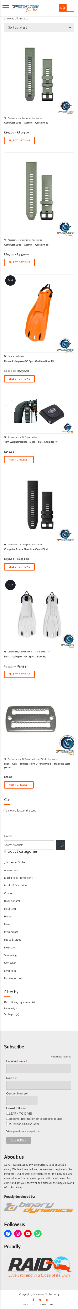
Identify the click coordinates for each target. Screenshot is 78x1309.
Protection (10, 947)
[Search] (60, 845)
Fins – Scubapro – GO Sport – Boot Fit (25, 656)
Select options (19, 140)
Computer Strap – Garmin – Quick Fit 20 (26, 244)
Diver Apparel (12, 901)
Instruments (11, 932)
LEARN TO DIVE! (20, 1113)
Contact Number (17, 1093)
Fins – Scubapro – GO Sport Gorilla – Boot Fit (29, 361)
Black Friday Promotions (19, 652)
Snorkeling (10, 955)
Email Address (16, 1061)
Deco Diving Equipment (18, 1002)
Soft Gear (20, 356)
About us (28, 1304)
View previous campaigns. (23, 1131)
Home (7, 916)
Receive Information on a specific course (35, 1118)
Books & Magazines (16, 885)
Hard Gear (10, 908)
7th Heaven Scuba (14, 862)
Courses (8, 893)
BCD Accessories (29, 437)
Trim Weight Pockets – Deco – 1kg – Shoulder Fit (30, 441)
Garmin (8, 1008)
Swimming (10, 970)
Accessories (13, 118)
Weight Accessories (49, 759)
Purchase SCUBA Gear (24, 1124)
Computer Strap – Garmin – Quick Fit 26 (26, 549)
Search (8, 835)
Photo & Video (12, 939)
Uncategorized (13, 978)
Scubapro (9, 1014)
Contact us (46, 1304)
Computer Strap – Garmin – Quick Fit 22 (26, 122)
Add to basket (19, 459)
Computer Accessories (32, 118)
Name (11, 1078)
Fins (10, 356)
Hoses (7, 924)
